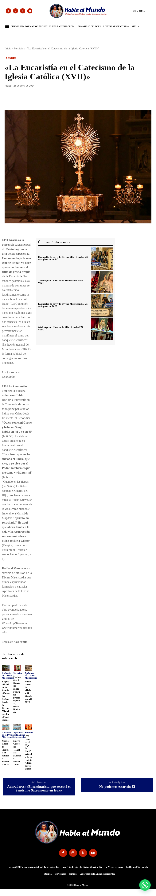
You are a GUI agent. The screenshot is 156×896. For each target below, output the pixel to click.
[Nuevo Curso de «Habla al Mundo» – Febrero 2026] (6, 727)
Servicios (19, 48)
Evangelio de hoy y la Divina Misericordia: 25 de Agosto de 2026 (63, 305)
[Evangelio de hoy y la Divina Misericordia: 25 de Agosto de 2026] (102, 305)
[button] (131, 10)
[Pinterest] (26, 99)
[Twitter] (22, 11)
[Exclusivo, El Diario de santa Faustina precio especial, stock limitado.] (17, 668)
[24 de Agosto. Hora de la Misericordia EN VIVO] (102, 329)
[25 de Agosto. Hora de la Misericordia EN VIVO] (102, 282)
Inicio (8, 48)
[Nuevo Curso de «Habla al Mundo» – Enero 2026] (17, 727)
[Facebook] (8, 11)
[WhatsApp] (34, 99)
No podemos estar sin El (117, 786)
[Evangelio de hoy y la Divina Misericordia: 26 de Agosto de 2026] (102, 258)
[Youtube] (30, 11)
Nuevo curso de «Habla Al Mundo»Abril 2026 (28, 692)
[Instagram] (15, 11)
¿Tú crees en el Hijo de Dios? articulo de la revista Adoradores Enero (28, 752)
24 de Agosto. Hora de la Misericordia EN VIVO (60, 328)
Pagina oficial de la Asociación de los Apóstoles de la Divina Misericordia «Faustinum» (6, 700)
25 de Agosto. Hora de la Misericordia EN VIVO (60, 281)
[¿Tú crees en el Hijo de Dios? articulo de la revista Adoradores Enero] (28, 727)
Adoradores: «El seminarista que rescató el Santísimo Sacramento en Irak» (39, 788)
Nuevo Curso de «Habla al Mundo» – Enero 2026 (17, 752)
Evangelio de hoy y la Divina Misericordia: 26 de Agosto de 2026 (63, 258)
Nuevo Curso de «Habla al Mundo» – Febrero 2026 (6, 752)
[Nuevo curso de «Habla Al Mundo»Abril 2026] (28, 668)
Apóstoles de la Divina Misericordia (8, 675)
